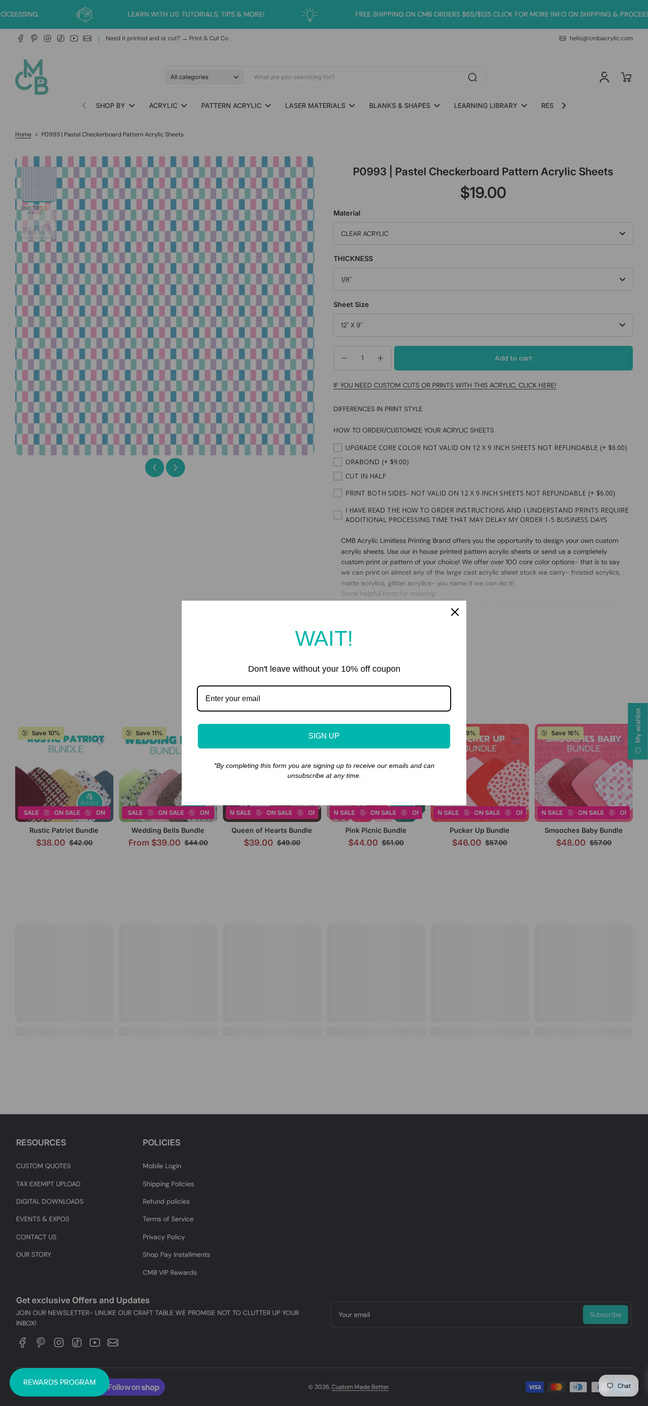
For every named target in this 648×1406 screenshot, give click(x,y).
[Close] (455, 612)
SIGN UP (324, 736)
